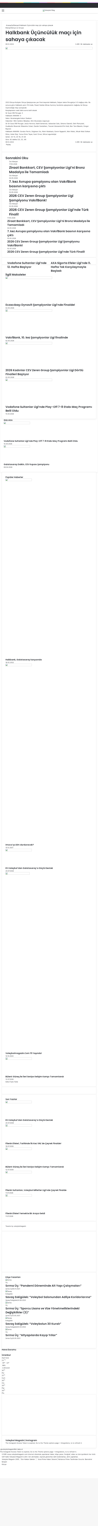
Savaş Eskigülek (11, 1300)
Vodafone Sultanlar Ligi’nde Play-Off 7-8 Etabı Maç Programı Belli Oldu (41, 441)
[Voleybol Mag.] (49, 10)
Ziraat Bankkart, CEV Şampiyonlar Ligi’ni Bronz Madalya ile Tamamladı (47, 169)
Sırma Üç (8, 1289)
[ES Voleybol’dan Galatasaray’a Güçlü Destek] (18, 851)
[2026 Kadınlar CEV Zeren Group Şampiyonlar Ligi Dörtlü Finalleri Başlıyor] (28, 344)
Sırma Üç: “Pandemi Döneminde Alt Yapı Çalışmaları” (43, 1286)
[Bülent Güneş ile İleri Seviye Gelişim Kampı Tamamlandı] (18, 1059)
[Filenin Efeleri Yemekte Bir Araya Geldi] (18, 1196)
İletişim (4, 1462)
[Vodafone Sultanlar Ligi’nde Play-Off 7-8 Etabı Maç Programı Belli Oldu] (28, 380)
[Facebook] (5, 147)
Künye (4, 1464)
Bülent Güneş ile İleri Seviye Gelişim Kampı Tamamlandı (34, 1076)
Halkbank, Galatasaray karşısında (23, 659)
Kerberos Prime (64, 1459)
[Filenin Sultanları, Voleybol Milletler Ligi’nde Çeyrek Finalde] (18, 1173)
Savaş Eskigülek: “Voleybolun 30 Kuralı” (33, 1324)
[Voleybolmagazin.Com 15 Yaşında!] (17, 874)
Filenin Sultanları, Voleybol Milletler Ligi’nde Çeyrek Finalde (35, 1190)
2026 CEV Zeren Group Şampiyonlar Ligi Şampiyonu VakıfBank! (41, 197)
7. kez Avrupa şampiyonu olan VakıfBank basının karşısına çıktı (42, 183)
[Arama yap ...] (95, 11)
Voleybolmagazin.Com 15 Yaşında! (23, 1053)
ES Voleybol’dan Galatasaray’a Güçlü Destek (29, 868)
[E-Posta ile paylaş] (9, 147)
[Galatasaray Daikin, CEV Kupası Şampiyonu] (17, 447)
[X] (0, 1474)
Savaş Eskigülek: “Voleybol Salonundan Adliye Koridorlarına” (48, 1297)
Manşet (16, 25)
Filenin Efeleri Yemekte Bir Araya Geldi (25, 1213)
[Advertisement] (49, 1251)
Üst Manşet (13, 161)
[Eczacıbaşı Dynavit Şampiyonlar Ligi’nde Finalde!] (28, 278)
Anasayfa (9, 25)
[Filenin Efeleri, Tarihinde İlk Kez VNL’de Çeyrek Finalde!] (18, 1126)
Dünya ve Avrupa (17, 28)
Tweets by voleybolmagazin (15, 1226)
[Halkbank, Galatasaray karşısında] (18, 480)
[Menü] (3, 11)
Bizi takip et (18, 1449)
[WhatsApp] (8, 147)
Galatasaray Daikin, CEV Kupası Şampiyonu (26, 464)
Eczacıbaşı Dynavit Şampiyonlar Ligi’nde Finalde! (40, 305)
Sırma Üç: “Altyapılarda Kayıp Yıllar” (31, 1335)
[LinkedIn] (6, 147)
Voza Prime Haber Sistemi (47, 1459)
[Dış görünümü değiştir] (91, 11)
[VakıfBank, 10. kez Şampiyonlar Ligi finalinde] (28, 311)
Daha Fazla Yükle (11, 1082)
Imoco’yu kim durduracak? (19, 844)
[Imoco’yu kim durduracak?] (18, 665)
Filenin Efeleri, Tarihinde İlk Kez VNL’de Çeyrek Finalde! (33, 1143)
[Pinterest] (7, 147)
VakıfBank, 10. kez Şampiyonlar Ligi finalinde (36, 337)
